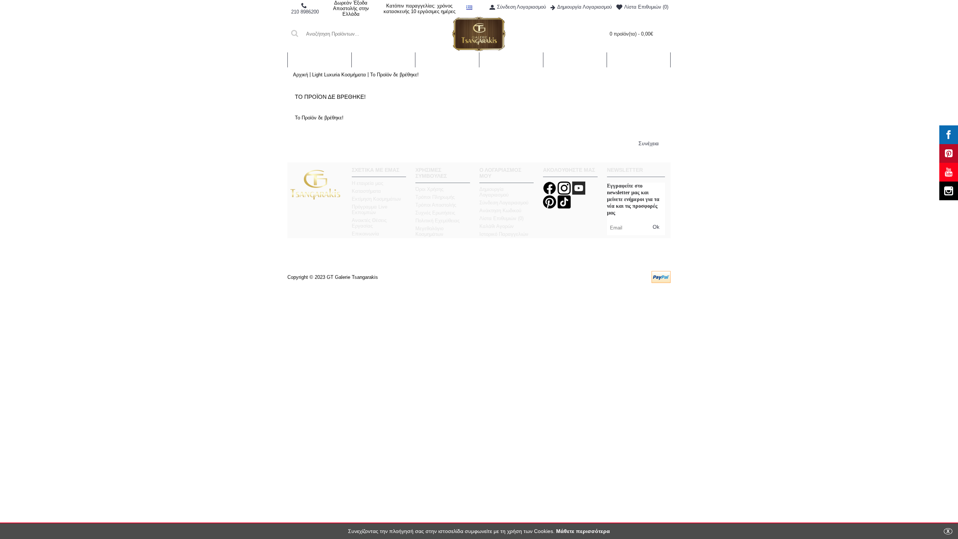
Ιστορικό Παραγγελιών (503, 234)
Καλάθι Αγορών (496, 226)
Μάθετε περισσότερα (583, 531)
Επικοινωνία (365, 234)
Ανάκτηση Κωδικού (500, 210)
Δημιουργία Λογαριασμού (494, 192)
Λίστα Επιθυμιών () (501, 218)
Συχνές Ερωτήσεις (435, 213)
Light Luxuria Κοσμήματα (339, 74)
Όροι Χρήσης (429, 189)
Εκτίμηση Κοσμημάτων (376, 199)
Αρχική (300, 74)
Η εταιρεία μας (367, 183)
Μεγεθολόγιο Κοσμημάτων (429, 231)
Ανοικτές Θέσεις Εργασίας (369, 223)
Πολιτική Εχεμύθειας (437, 220)
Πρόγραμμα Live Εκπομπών (369, 209)
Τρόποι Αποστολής (435, 205)
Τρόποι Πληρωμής (435, 197)
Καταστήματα (366, 191)
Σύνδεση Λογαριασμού (503, 202)
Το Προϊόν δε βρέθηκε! (394, 74)
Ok (656, 227)
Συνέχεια (648, 143)
